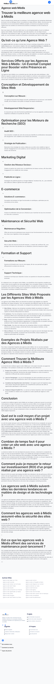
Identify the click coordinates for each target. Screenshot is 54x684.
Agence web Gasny (8, 593)
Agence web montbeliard (32, 595)
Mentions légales (8, 629)
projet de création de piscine (34, 621)
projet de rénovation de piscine (34, 619)
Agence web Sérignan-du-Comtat (34, 584)
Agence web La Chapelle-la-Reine (34, 582)
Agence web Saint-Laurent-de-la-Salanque (37, 593)
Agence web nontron (31, 580)
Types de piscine (33, 633)
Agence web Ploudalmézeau (33, 597)
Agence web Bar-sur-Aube (32, 586)
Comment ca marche (34, 631)
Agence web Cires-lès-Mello (33, 591)
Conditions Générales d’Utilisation (12, 631)
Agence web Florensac (31, 588)
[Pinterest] (5, 625)
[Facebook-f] (2, 625)
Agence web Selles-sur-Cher (10, 580)
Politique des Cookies (9, 633)
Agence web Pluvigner (8, 595)
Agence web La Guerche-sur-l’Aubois (12, 590)
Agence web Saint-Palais (9, 586)
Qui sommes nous (33, 629)
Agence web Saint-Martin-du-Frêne (12, 597)
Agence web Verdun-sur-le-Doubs (12, 584)
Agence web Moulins (8, 588)
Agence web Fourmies (8, 582)
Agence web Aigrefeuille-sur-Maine (12, 591)
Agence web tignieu (31, 590)
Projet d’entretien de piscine (33, 617)
